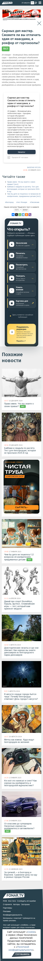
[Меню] (40, 2)
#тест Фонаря (21, 202)
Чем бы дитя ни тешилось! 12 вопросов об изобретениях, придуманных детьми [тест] (23, 195)
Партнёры (7, 908)
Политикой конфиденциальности (20, 948)
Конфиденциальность (12, 915)
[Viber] (29, 214)
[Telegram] (23, 214)
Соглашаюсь (22, 954)
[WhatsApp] (19, 214)
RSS (5, 901)
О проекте (7, 904)
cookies (24, 925)
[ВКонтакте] (13, 214)
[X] (16, 214)
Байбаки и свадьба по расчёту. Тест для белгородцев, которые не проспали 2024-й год (23, 189)
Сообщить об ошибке (26, 901)
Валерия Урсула (34, 167)
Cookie (31, 931)
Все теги (12, 901)
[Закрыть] (39, 23)
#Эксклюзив (34, 202)
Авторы (16, 904)
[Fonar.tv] (7, 3)
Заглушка (25, 904)
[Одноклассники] (26, 214)
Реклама (7, 911)
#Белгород (9, 202)
